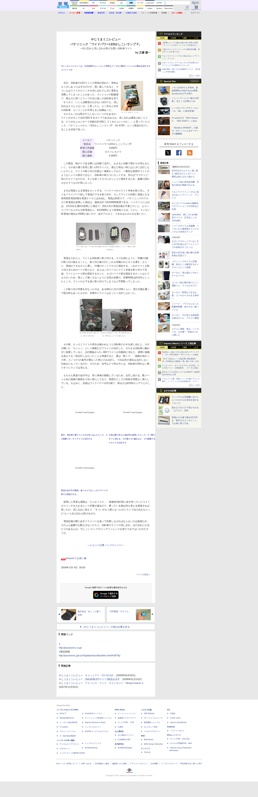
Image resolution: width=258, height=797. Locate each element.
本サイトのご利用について (67, 764)
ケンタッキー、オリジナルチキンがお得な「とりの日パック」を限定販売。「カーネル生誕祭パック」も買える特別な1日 (181, 368)
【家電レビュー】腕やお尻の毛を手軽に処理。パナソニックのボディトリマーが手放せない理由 (181, 45)
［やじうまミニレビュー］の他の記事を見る (106, 627)
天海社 (172, 713)
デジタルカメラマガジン (69, 744)
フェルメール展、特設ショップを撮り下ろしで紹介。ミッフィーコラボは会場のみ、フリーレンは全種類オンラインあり (181, 381)
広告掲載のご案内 (102, 764)
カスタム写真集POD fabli (181, 743)
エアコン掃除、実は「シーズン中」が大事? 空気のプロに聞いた (185, 332)
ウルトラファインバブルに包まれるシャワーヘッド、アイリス (185, 195)
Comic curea (175, 718)
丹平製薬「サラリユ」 (120, 611)
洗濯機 (164, 13)
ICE (168, 710)
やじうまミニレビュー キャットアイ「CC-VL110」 (87, 675)
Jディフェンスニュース (153, 718)
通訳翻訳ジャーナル (152, 722)
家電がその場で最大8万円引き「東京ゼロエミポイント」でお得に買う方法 (185, 420)
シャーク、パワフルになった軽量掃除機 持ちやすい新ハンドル (185, 307)
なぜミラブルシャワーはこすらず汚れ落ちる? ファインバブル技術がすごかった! (185, 244)
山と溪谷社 (119, 731)
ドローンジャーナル (68, 731)
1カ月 (196, 38)
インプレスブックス (93, 743)
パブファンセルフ (177, 731)
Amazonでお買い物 (76, 558)
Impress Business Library (95, 722)
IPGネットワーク (174, 735)
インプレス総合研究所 (68, 722)
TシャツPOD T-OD (126, 722)
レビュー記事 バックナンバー (106, 545)
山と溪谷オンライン (126, 735)
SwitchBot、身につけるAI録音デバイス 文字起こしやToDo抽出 (185, 217)
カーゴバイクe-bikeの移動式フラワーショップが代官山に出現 (185, 206)
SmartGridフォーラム (93, 713)
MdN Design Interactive (153, 744)
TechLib (147, 752)
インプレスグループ (169, 764)
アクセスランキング (173, 34)
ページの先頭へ (143, 574)
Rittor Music (120, 710)
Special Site (170, 81)
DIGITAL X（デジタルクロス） (97, 731)
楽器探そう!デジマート (127, 718)
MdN (143, 736)
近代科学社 (119, 744)
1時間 (162, 38)
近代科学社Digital (125, 748)
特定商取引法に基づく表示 (191, 764)
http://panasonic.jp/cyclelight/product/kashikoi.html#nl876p (89, 655)
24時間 (173, 38)
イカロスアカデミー (152, 731)
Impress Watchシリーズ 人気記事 (180, 343)
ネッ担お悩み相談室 (68, 736)
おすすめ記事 (170, 390)
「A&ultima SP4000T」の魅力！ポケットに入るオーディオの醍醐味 (185, 130)
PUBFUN (171, 727)
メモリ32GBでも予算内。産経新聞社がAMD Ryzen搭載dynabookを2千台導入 (185, 90)
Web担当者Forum (67, 718)
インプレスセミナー (93, 727)
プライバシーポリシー (139, 764)
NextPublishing (91, 748)
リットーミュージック (127, 713)
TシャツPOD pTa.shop (180, 739)
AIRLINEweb (149, 713)
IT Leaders (64, 727)
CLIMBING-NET (124, 740)
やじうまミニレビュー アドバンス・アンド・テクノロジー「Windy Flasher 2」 (102, 683)
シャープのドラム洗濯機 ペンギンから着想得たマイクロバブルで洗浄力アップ (185, 229)
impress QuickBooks (178, 722)
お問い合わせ (86, 764)
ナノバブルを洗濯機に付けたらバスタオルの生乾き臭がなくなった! (185, 400)
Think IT (63, 713)
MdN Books (148, 740)
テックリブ (145, 748)
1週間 (184, 38)
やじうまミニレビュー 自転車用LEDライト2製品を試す (89, 679)
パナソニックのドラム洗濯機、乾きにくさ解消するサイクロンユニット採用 (185, 264)
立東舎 (120, 727)
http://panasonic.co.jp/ (70, 647)
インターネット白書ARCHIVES (72, 753)
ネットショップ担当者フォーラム (98, 718)
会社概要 (154, 764)
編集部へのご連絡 (119, 764)
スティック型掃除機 (149, 13)
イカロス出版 (146, 710)
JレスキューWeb (151, 727)
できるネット (65, 748)
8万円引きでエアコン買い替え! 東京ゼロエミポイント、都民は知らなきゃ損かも (185, 173)
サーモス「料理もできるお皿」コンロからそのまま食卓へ (185, 295)
